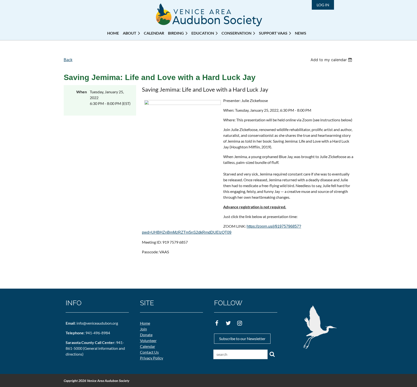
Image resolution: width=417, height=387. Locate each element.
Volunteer (148, 340)
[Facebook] (217, 323)
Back (68, 60)
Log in (323, 4)
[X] (228, 323)
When (81, 91)
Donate (146, 334)
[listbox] (332, 60)
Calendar (147, 346)
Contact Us (149, 352)
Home (145, 323)
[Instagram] (239, 323)
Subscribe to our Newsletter (242, 338)
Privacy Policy (151, 358)
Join (143, 329)
